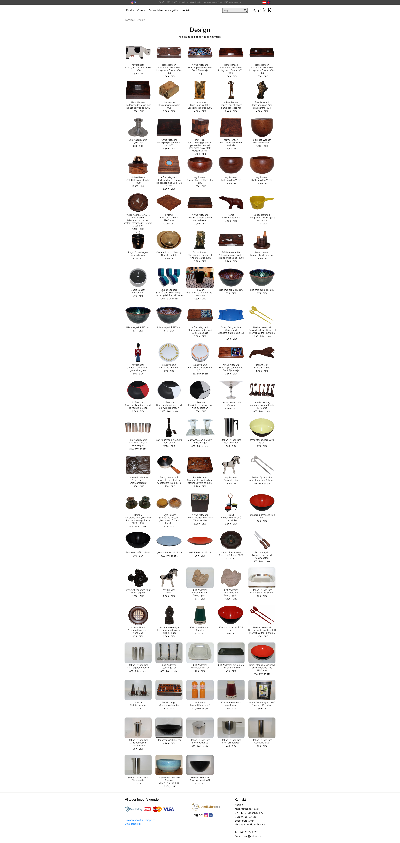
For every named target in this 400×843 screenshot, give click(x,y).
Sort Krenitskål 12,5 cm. (138, 552)
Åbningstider (172, 10)
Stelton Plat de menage (138, 703)
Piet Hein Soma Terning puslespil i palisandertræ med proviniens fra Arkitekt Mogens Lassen (200, 145)
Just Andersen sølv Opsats (231, 403)
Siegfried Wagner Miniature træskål (262, 141)
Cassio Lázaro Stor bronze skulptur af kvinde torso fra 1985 (200, 255)
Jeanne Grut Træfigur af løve (262, 366)
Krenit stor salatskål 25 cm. (231, 628)
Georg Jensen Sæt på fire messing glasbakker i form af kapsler (169, 519)
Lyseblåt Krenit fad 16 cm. (169, 552)
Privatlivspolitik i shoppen (140, 820)
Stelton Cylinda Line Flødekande (138, 778)
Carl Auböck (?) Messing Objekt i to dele (169, 253)
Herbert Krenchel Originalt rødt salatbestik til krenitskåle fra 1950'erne (262, 630)
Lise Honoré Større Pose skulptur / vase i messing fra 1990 (200, 105)
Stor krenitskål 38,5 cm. (169, 740)
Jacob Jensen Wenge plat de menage (262, 253)
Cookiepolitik (133, 823)
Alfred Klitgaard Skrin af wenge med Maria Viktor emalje (199, 518)
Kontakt (186, 10)
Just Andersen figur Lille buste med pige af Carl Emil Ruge (169, 630)
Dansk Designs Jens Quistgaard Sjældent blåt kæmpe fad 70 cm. (231, 331)
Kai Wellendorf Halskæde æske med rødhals (231, 142)
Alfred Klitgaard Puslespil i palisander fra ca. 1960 (169, 142)
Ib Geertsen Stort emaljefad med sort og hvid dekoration (169, 405)
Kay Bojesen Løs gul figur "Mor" (200, 703)
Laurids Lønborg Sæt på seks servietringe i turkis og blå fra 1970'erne (169, 293)
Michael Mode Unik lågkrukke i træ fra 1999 (138, 180)
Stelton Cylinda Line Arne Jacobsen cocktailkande (138, 743)
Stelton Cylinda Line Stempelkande (231, 441)
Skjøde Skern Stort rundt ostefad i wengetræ (138, 630)
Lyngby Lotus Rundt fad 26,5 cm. (169, 366)
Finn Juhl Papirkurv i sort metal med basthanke (199, 293)
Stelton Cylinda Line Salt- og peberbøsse (138, 666)
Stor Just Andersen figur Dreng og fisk (137, 591)
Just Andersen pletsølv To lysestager (200, 441)
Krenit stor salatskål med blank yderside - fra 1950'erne (262, 668)
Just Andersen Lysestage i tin (169, 666)
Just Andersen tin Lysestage (138, 141)
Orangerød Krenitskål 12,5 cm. (262, 516)
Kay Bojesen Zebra (169, 591)
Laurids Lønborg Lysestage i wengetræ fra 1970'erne (262, 405)
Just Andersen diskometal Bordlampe (169, 441)
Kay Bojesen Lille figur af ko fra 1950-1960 (138, 67)
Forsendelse (156, 10)
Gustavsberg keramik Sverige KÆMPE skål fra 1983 (169, 780)
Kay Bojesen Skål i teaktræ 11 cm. (231, 178)
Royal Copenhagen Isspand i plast (138, 253)
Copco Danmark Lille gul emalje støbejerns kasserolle (262, 217)
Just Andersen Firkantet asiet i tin (200, 666)
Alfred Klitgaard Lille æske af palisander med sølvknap (200, 217)
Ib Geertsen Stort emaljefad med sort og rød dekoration (138, 405)
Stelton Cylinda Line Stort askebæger (231, 741)
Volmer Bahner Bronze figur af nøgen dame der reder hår (231, 105)
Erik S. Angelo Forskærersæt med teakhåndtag (262, 555)
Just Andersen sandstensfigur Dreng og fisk (200, 593)
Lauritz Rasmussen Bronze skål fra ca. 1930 (230, 553)
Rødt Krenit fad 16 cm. (199, 552)
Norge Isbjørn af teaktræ (231, 216)
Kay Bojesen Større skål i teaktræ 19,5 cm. (200, 180)
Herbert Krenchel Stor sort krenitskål (200, 778)
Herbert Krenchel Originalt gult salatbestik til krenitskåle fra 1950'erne (262, 330)
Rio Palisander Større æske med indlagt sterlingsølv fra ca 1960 (200, 480)
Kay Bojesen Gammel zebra (230, 478)
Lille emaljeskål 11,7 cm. (231, 290)
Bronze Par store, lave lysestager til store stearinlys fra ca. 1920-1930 (138, 519)
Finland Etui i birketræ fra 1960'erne (169, 217)
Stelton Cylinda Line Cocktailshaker (262, 741)
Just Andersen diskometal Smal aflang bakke (231, 666)
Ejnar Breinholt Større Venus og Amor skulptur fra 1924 (262, 105)
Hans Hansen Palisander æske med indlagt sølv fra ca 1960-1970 (169, 68)
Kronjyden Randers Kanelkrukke (231, 703)
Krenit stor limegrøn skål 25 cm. (262, 441)
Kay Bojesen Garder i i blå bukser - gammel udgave (138, 368)
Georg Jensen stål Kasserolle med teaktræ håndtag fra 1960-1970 (169, 480)
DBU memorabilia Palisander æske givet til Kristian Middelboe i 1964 (231, 255)
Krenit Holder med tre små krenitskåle (231, 518)
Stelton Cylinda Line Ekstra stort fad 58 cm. (262, 591)
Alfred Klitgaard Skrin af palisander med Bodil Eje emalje (200, 67)
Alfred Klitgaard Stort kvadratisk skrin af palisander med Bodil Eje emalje (169, 181)
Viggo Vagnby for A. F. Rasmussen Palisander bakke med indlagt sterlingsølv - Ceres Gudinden (138, 220)
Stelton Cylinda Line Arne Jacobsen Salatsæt (262, 478)
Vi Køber (141, 10)
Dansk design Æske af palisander (169, 703)
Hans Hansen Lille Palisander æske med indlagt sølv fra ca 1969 (138, 105)
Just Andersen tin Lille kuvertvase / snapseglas (138, 443)
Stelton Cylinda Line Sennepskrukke (200, 741)
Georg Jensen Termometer (138, 291)
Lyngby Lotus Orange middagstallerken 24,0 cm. (200, 368)
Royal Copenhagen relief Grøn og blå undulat (262, 703)
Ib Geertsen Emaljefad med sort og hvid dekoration (200, 405)
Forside (130, 10)
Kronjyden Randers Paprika (200, 628)
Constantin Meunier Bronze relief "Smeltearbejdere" (138, 480)
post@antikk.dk (251, 836)
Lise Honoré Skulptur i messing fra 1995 (169, 105)
